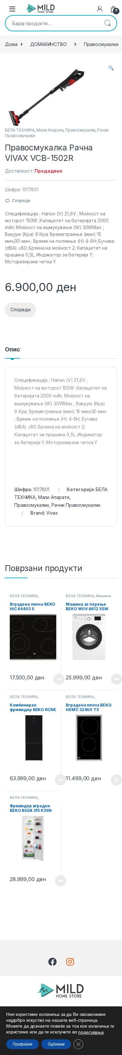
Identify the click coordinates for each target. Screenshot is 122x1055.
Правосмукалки (80, 130)
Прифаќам (22, 1044)
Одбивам (56, 1044)
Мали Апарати (49, 130)
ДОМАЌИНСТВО (48, 44)
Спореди (21, 200)
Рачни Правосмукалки (75, 505)
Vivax (52, 513)
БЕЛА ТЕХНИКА (19, 130)
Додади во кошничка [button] (111, 779)
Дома (11, 44)
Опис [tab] (12, 350)
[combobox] (52, 23)
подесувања (91, 1032)
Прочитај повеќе (54, 679)
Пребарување (107, 23)
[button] (111, 68)
